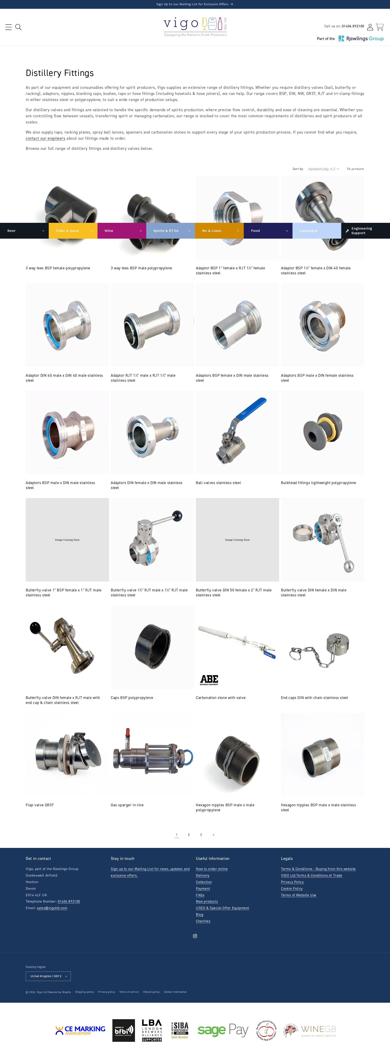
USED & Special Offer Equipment (222, 908)
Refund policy (151, 992)
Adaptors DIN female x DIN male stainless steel (147, 485)
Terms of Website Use (298, 895)
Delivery (202, 875)
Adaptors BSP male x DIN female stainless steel (317, 378)
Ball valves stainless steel (218, 482)
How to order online (212, 868)
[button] (8, 27)
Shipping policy (84, 992)
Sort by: (298, 169)
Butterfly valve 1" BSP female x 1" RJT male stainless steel (64, 593)
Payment (203, 888)
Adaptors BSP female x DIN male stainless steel (232, 378)
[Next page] (213, 835)
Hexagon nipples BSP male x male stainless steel (318, 807)
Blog (199, 914)
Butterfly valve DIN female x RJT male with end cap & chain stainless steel (63, 700)
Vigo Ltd (42, 992)
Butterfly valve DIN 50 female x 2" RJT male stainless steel (234, 593)
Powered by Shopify (59, 992)
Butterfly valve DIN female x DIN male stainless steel (313, 593)
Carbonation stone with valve (221, 697)
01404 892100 (353, 26)
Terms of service (129, 992)
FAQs (200, 895)
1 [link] (177, 834)
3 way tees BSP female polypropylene (58, 268)
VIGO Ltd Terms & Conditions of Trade (311, 875)
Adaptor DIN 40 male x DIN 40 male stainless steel (64, 378)
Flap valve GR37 (40, 804)
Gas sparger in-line (127, 804)
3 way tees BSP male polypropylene (141, 268)
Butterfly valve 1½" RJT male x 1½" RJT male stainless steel (149, 593)
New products (207, 901)
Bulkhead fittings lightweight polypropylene (318, 482)
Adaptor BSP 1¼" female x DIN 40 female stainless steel (316, 270)
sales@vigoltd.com (52, 908)
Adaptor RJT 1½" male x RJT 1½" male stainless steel (143, 378)
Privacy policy (106, 992)
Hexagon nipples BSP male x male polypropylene (225, 807)
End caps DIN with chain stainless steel (314, 697)
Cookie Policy (292, 888)
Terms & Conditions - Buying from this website (318, 868)
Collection (204, 882)
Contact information (175, 992)
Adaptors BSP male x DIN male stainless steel (60, 485)
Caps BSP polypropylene (132, 697)
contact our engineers (45, 138)
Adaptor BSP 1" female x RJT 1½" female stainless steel (230, 270)
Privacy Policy (292, 882)
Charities (203, 921)
